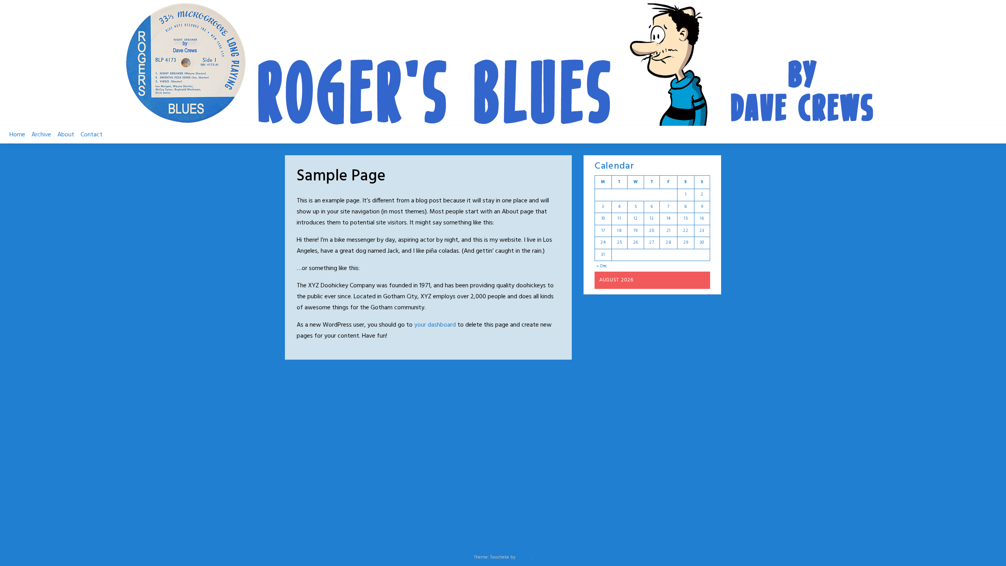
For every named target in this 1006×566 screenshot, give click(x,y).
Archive (41, 135)
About (65, 135)
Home (17, 135)
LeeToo (524, 557)
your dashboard (435, 325)
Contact (92, 135)
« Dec (602, 266)
